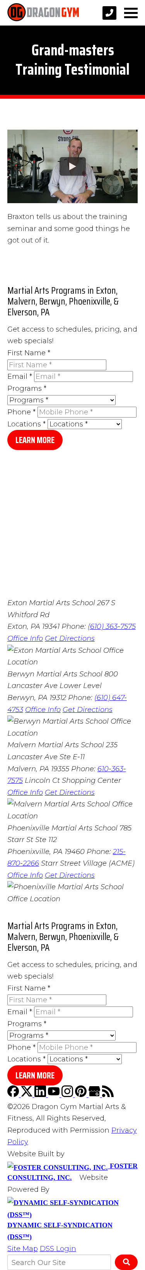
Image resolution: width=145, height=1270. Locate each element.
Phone (21, 412)
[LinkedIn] (41, 1094)
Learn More (35, 440)
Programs (26, 388)
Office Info (25, 638)
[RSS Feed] (108, 1094)
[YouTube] (54, 1094)
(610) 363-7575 (112, 626)
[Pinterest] (82, 1094)
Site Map (22, 1248)
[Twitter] (27, 1094)
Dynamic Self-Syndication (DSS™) (60, 1231)
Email (19, 376)
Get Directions (70, 638)
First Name (28, 353)
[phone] (109, 13)
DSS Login (58, 1248)
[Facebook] (14, 1094)
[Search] (126, 1262)
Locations (26, 424)
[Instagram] (68, 1094)
